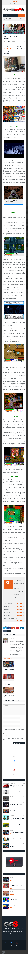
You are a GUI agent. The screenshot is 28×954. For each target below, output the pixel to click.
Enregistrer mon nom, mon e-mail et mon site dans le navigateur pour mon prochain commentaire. (13, 730)
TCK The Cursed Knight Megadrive (17, 832)
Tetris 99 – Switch (13, 899)
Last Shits (6, 779)
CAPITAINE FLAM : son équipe (16, 798)
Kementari (7, 41)
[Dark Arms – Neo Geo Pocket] (14, 29)
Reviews (23, 41)
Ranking (17, 779)
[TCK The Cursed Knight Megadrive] (8, 664)
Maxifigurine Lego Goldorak (14, 3)
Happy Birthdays (13, 905)
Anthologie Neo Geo (9, 48)
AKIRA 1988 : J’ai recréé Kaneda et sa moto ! (17, 786)
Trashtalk (12, 779)
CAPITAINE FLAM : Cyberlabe (16, 804)
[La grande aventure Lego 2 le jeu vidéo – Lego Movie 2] (8, 677)
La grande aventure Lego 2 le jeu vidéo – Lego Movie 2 (8, 683)
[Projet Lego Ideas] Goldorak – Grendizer (16, 845)
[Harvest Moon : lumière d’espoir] (8, 690)
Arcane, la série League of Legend (17, 838)
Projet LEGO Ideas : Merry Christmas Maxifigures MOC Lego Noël (17, 818)
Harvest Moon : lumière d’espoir (16, 893)
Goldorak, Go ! (13, 810)
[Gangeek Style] (14, 10)
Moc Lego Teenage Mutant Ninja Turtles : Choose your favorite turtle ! (17, 826)
